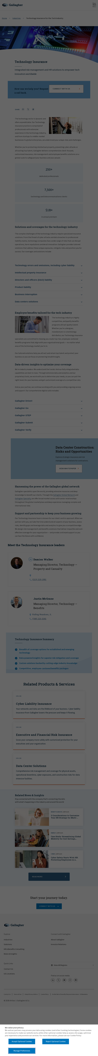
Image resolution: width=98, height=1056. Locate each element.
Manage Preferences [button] (22, 1050)
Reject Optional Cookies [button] (56, 1041)
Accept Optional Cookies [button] (22, 1041)
